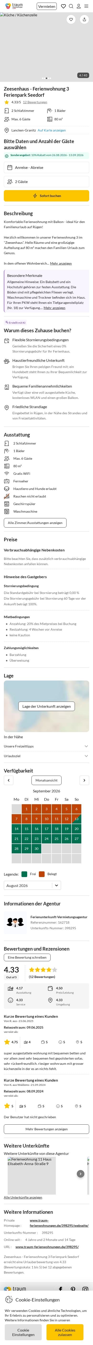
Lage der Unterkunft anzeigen (46, 706)
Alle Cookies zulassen (65, 1332)
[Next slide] (80, 1174)
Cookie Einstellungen (23, 1332)
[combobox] (6, 885)
